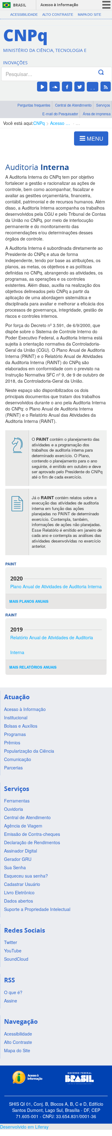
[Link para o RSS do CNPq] (105, 86)
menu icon (106, 5)
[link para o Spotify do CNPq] (92, 86)
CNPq (39, 123)
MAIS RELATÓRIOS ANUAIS (33, 667)
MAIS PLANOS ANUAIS (29, 601)
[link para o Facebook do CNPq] (67, 86)
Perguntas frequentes (33, 105)
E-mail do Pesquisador (60, 113)
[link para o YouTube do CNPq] (42, 86)
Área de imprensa (96, 113)
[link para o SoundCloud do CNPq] (54, 86)
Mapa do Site (89, 14)
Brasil (19, 5)
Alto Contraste (57, 14)
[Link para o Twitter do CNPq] (79, 86)
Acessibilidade (24, 14)
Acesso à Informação (60, 123)
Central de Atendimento (73, 105)
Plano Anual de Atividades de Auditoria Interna (56, 586)
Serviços (103, 105)
